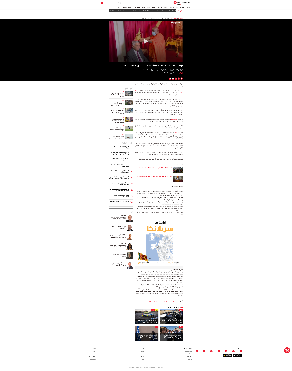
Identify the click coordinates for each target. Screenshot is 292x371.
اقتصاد (172, 7)
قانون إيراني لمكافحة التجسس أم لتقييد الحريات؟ (117, 265)
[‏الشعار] (176, 22)
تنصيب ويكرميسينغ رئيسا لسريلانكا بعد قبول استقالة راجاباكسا (154, 177)
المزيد (118, 7)
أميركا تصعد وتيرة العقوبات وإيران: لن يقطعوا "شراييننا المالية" (119, 190)
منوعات (160, 7)
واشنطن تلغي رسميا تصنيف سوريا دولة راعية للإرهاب (120, 171)
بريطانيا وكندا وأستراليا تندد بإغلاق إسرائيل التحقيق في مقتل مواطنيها (172, 320)
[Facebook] (241, 351)
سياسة (182, 7)
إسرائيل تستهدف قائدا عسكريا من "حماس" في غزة (120, 165)
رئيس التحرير (189, 354)
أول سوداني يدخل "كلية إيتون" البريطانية (121, 147)
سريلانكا (173, 301)
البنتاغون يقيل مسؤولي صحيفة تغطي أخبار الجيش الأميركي (117, 94)
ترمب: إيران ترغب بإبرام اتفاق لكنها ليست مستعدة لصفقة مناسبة (158, 11)
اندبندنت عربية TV (127, 7)
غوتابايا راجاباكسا (147, 301)
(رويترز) (181, 73)
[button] (146, 41)
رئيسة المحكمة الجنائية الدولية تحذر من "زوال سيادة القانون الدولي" (148, 336)
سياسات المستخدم (188, 348)
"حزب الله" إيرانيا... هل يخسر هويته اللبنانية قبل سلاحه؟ (120, 184)
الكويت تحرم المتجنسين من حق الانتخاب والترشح (121, 196)
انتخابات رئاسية (157, 301)
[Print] (170, 78)
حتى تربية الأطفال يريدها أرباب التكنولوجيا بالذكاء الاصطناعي (117, 236)
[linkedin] (211, 351)
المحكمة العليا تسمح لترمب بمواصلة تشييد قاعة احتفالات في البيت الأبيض (117, 103)
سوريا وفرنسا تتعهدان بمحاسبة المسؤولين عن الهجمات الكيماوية (118, 120)
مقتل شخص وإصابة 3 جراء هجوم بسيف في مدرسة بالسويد (147, 321)
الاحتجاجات (177, 132)
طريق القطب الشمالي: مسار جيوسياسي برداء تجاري (116, 137)
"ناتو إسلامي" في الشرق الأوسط (119, 255)
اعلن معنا (190, 359)
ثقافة (165, 7)
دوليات (171, 18)
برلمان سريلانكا (165, 301)
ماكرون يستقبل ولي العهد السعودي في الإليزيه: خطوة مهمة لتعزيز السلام (119, 177)
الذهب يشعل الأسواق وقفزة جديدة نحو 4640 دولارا (120, 159)
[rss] (197, 351)
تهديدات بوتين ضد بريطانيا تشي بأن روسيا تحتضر (118, 227)
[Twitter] (233, 351)
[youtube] (219, 351)
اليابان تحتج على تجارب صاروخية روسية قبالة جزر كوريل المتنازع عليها (172, 336)
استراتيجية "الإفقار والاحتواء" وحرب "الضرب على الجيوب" (118, 218)
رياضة (153, 7)
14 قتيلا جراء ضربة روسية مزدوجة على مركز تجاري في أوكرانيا (117, 112)
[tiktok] (204, 351)
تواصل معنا (189, 356)
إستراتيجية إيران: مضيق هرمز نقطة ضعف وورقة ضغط (118, 246)
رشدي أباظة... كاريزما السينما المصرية (119, 201)
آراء (177, 7)
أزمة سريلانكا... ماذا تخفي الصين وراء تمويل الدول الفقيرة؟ (155, 168)
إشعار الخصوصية (188, 351)
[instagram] (226, 351)
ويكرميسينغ (174, 119)
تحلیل (123, 134)
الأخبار (188, 7)
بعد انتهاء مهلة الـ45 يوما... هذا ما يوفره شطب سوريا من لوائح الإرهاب (120, 153)
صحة (148, 7)
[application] (146, 41)
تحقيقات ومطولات (140, 7)
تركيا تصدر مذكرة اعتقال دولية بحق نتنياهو (132, 11)
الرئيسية (180, 18)
